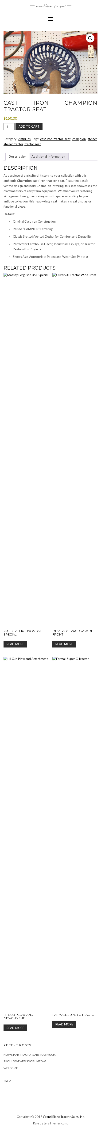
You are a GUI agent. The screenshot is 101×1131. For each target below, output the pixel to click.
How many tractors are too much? (30, 1054)
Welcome (11, 1068)
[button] (90, 38)
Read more (15, 644)
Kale (36, 1123)
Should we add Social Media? (25, 1061)
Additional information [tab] (48, 156)
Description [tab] (18, 156)
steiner (92, 139)
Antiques (24, 139)
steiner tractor (13, 144)
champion (79, 139)
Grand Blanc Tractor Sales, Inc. (64, 1117)
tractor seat (32, 144)
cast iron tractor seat (55, 139)
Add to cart (29, 126)
